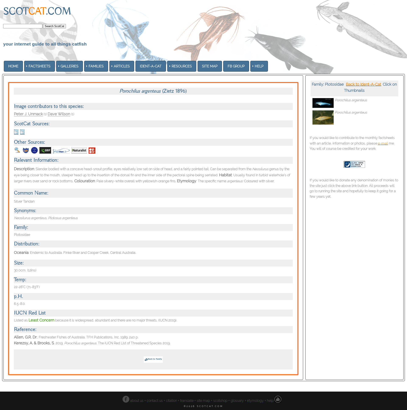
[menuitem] (13, 66)
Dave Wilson (59, 114)
